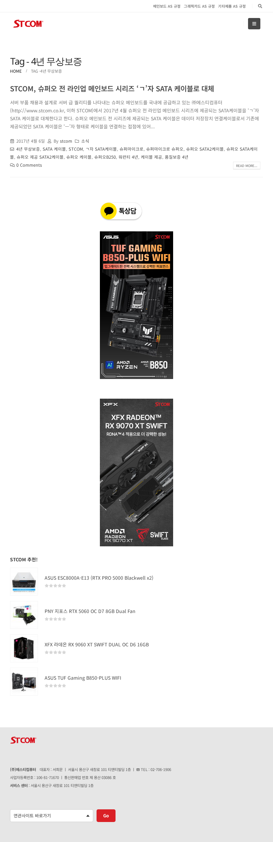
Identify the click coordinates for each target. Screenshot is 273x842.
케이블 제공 (151, 157)
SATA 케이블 (54, 149)
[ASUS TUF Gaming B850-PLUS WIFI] (24, 682)
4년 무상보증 (28, 149)
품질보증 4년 (176, 157)
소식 (85, 141)
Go (106, 815)
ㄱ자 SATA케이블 (101, 149)
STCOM (76, 149)
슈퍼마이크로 (131, 149)
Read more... (246, 165)
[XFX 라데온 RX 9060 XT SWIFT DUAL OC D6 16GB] (24, 648)
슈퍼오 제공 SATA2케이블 (40, 157)
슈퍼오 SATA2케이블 (205, 149)
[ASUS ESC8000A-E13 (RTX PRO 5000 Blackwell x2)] (24, 582)
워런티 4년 (128, 157)
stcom (66, 141)
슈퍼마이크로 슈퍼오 (164, 149)
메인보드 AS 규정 (167, 6)
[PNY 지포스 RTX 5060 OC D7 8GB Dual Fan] (24, 615)
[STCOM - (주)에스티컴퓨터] (28, 23)
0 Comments (29, 165)
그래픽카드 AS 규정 (199, 6)
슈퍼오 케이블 (79, 157)
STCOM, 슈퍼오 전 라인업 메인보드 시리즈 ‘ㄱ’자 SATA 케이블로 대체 (112, 88)
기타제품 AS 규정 (232, 6)
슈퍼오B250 (105, 157)
